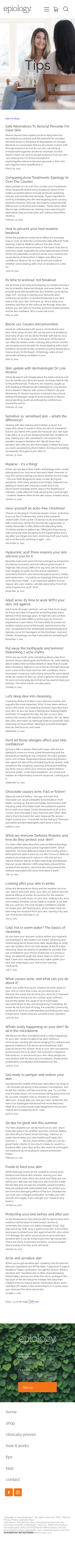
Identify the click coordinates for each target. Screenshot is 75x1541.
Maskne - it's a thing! (21, 463)
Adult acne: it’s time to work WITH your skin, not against (35, 602)
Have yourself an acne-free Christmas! (35, 508)
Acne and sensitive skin (23, 1258)
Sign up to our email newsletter (31, 1355)
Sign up (28, 1387)
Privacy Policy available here (19, 1519)
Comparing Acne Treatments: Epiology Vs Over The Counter (37, 179)
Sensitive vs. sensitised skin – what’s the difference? (36, 418)
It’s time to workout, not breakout (30, 279)
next (36, 1301)
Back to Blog (12, 118)
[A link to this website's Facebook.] (9, 1492)
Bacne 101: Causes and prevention (31, 323)
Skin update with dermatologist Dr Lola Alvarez (35, 370)
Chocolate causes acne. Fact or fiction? (35, 791)
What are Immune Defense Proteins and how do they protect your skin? (36, 837)
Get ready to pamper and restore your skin (34, 1076)
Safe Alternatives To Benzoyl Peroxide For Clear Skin (37, 128)
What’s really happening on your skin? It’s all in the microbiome (37, 1028)
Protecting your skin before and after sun (37, 1214)
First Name (25, 1369)
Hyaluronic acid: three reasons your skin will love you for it (36, 554)
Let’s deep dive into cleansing (28, 696)
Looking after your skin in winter (30, 883)
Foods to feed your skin (23, 1166)
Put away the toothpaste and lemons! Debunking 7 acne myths (34, 650)
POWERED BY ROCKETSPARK (19, 1532)
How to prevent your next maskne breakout (31, 230)
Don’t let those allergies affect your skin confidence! (35, 742)
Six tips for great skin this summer (31, 1122)
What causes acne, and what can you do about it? (36, 980)
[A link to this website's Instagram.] (18, 1492)
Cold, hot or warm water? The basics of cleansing (35, 929)
